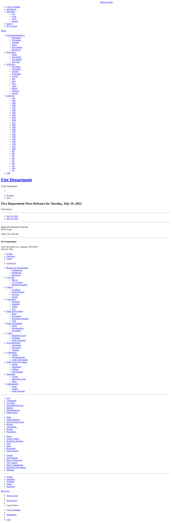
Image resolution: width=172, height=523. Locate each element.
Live (14, 309)
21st (13, 122)
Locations (16, 289)
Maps (14, 381)
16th (14, 134)
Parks (14, 314)
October (15, 71)
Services (15, 294)
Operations (16, 38)
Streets (14, 364)
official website (106, 2)
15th (14, 137)
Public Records (18, 391)
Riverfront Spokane (20, 318)
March (14, 88)
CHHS (15, 355)
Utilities (15, 369)
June (14, 81)
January (15, 93)
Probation (16, 338)
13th (14, 142)
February (15, 91)
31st (13, 98)
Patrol (14, 326)
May (14, 83)
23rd (14, 117)
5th (13, 161)
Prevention (16, 40)
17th (14, 132)
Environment (17, 372)
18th (14, 129)
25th (14, 113)
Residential (16, 273)
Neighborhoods (18, 357)
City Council (17, 282)
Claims (15, 389)
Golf (14, 321)
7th (13, 156)
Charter (15, 376)
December (16, 67)
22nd (14, 120)
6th (13, 158)
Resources (16, 50)
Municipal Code (19, 379)
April (14, 86)
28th (14, 105)
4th (13, 163)
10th (14, 149)
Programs (16, 302)
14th (14, 139)
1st (13, 171)
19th (14, 127)
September (16, 74)
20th (14, 125)
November (16, 69)
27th (14, 108)
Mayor (14, 280)
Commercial (17, 270)
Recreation (16, 316)
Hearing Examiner (19, 285)
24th (14, 115)
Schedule (16, 304)
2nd (13, 168)
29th (14, 103)
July (13, 79)
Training (15, 42)
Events (15, 297)
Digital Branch (18, 292)
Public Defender (19, 340)
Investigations (18, 328)
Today (14, 54)
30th (14, 100)
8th (13, 154)
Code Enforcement (20, 360)
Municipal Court (19, 335)
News (14, 45)
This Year (16, 62)
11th (13, 146)
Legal (14, 386)
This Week (16, 57)
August (15, 76)
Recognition (17, 47)
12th (14, 144)
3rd (13, 166)
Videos (15, 306)
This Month (17, 59)
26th (14, 110)
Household (16, 367)
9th (13, 151)
